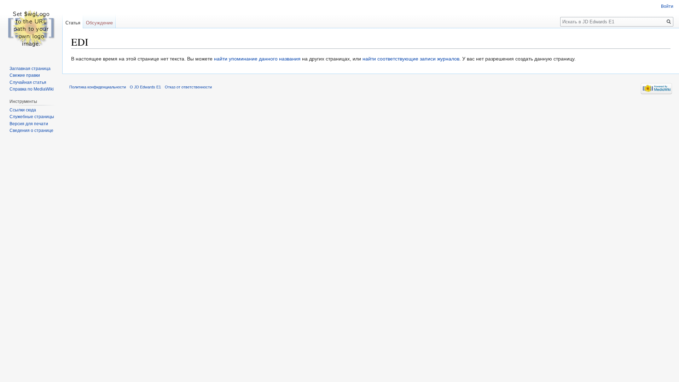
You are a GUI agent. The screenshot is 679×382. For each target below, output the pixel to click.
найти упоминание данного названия (257, 59)
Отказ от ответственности (188, 87)
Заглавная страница (30, 68)
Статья (72, 22)
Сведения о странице (31, 130)
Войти (667, 6)
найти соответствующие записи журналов (410, 59)
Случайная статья (28, 82)
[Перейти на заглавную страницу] (31, 28)
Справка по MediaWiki (32, 89)
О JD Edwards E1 (145, 87)
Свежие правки (25, 75)
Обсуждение (99, 22)
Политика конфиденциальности (97, 87)
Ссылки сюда (23, 110)
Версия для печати (29, 123)
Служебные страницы (32, 116)
